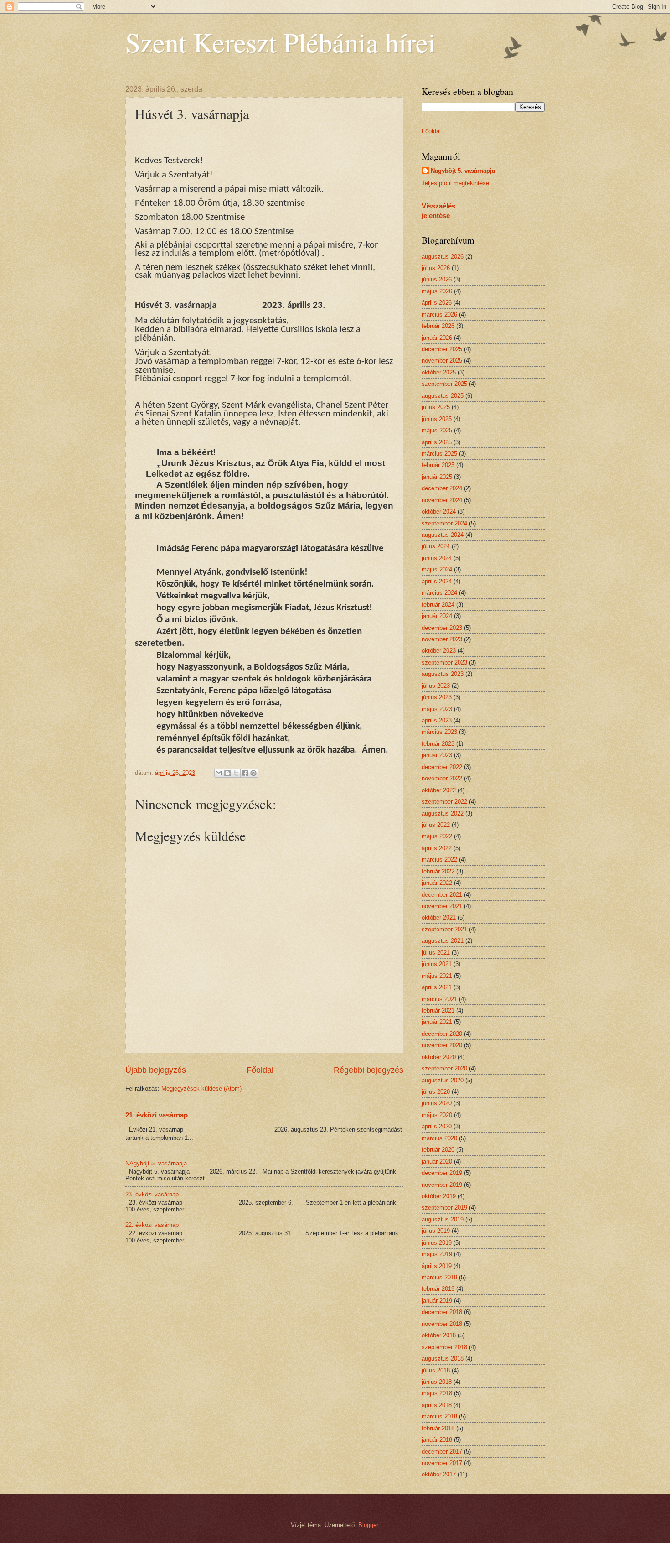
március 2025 (439, 453)
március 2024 (439, 592)
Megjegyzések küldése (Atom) (201, 1088)
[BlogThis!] (227, 773)
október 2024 (439, 511)
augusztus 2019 (443, 1219)
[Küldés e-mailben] (218, 773)
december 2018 (442, 1312)
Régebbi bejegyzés (368, 1070)
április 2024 (437, 581)
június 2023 (437, 697)
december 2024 (442, 488)
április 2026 (437, 302)
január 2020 (437, 1161)
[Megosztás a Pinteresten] (253, 773)
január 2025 (437, 476)
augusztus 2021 (443, 940)
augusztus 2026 (443, 256)
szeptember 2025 (444, 383)
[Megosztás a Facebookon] (244, 773)
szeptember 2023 (444, 662)
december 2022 (442, 767)
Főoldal (260, 1070)
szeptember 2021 (444, 929)
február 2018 (438, 1428)
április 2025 (437, 442)
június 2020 (437, 1103)
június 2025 (437, 419)
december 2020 (442, 1033)
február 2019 (438, 1288)
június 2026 (437, 279)
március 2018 (439, 1416)
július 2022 (436, 824)
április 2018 (437, 1405)
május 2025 (437, 430)
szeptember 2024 (444, 523)
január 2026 (437, 337)
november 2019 (442, 1184)
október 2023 (439, 650)
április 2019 (437, 1265)
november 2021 (442, 906)
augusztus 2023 (443, 673)
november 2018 (442, 1323)
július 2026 (436, 268)
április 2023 (437, 720)
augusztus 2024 (443, 534)
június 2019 (437, 1242)
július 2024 (436, 546)
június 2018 (437, 1381)
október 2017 (439, 1474)
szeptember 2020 (444, 1068)
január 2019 (437, 1300)
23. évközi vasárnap (152, 1194)
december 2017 (442, 1451)
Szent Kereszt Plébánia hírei (280, 42)
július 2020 (436, 1091)
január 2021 (437, 1021)
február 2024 (438, 604)
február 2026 (438, 325)
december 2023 (442, 627)
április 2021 (437, 987)
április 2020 (437, 1126)
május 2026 (437, 291)
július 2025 (436, 407)
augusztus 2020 (443, 1080)
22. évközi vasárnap (152, 1224)
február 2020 (438, 1149)
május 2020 (437, 1115)
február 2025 (438, 465)
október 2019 (439, 1196)
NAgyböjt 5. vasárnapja (156, 1163)
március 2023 (439, 731)
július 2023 (436, 685)
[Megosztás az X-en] (236, 773)
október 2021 (439, 917)
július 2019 (436, 1230)
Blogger (368, 1525)
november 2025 (442, 360)
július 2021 (436, 952)
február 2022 (438, 871)
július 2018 (436, 1370)
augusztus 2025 (443, 395)
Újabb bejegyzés (155, 1070)
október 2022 (439, 790)
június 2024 (437, 558)
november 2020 (442, 1045)
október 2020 (439, 1057)
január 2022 (437, 882)
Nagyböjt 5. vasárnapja (463, 170)
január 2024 (437, 616)
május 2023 (437, 709)
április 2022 (437, 848)
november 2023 (442, 639)
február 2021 (438, 1010)
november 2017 (442, 1463)
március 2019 (439, 1277)
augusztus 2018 (443, 1358)
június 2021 (437, 964)
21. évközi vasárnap (156, 1115)
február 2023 (438, 743)
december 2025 (442, 349)
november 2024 (442, 500)
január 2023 (437, 755)
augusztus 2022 (443, 813)
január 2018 (437, 1439)
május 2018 (437, 1393)
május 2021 (437, 975)
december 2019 (442, 1172)
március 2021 (439, 999)
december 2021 (442, 894)
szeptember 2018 (444, 1347)
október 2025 (439, 372)
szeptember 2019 (444, 1207)
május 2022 (437, 836)
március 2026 (439, 314)
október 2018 (439, 1335)
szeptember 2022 (444, 801)
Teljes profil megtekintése (455, 183)
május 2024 (437, 569)
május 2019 (437, 1254)
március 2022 (439, 859)
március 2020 (439, 1138)
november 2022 (442, 778)
